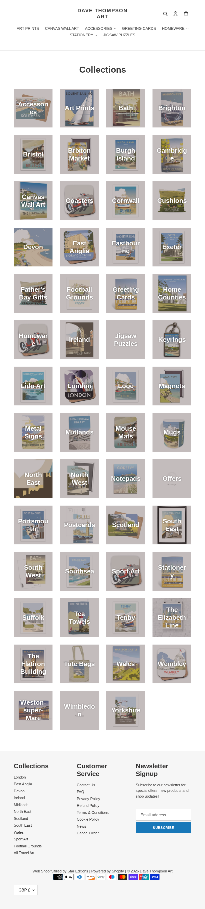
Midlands (21, 805)
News (81, 826)
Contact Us (86, 785)
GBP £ (24, 890)
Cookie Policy (88, 819)
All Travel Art (24, 853)
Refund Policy (88, 805)
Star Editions (78, 871)
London (20, 777)
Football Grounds (28, 846)
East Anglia (23, 784)
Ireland (19, 798)
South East (23, 825)
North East (22, 811)
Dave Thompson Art (103, 13)
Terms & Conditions (93, 812)
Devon (19, 791)
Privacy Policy (88, 799)
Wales (19, 832)
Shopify (118, 871)
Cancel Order (88, 833)
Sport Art (21, 839)
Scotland (21, 818)
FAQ (80, 792)
